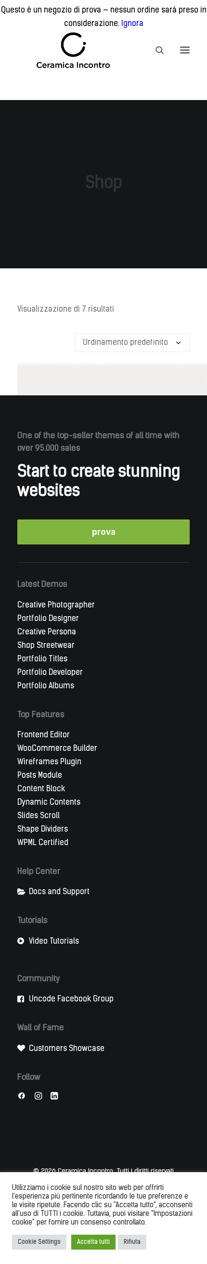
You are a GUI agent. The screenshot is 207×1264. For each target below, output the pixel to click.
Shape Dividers (42, 830)
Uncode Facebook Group (71, 999)
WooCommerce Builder (57, 749)
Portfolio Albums (45, 686)
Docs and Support (59, 892)
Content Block (41, 789)
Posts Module (39, 776)
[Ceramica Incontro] (66, 50)
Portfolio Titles (42, 659)
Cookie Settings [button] (39, 1242)
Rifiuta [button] (132, 1242)
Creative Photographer (56, 605)
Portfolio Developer (50, 673)
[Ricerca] (155, 50)
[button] (185, 50)
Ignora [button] (132, 24)
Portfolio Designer (48, 619)
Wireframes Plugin (49, 762)
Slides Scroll (38, 816)
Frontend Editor (43, 735)
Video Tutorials (54, 942)
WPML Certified (42, 843)
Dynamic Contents (48, 803)
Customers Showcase (66, 1049)
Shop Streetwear (46, 646)
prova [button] (104, 532)
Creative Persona (46, 632)
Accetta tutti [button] (93, 1242)
